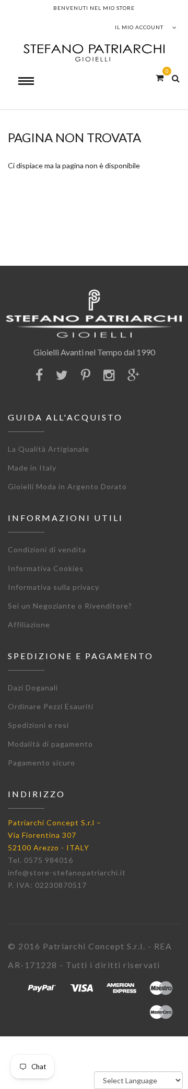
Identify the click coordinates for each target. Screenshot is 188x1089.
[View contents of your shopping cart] (159, 77)
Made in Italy (32, 467)
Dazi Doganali (33, 687)
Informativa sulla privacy (53, 587)
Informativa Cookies (46, 568)
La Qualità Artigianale (48, 448)
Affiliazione (29, 624)
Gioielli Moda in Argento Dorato (67, 486)
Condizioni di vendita (47, 549)
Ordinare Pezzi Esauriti (50, 706)
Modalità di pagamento (50, 743)
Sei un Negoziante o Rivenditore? (70, 605)
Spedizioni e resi (38, 725)
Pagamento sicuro (41, 762)
